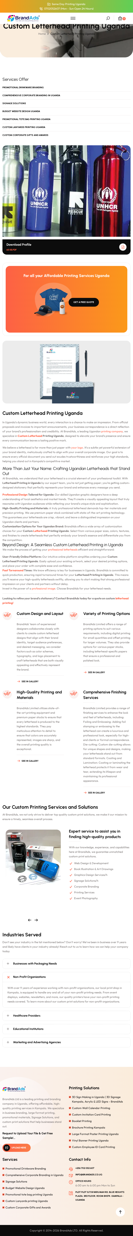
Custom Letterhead (30, 436)
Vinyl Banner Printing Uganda (90, 1140)
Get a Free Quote (83, 302)
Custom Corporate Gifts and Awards (25, 135)
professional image (43, 588)
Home (42, 33)
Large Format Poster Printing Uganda (95, 1134)
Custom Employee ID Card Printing (93, 1147)
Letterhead (40, 531)
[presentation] (30, 920)
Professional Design (15, 494)
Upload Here (19, 1147)
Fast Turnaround (13, 570)
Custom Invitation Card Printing (91, 1114)
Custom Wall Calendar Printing (91, 1108)
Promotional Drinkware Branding (23, 87)
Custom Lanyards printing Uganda (23, 127)
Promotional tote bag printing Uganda (26, 119)
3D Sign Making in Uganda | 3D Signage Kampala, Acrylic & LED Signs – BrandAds (97, 1099)
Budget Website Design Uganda (21, 111)
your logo (77, 447)
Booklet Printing (82, 1121)
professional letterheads (63, 549)
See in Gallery (30, 681)
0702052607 (52, 8)
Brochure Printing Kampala (88, 1127)
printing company (112, 431)
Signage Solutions (14, 103)
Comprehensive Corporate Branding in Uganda (31, 95)
